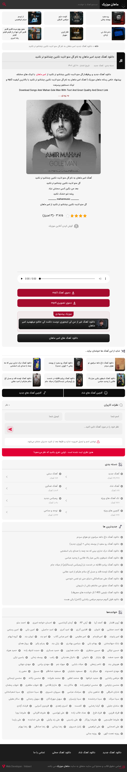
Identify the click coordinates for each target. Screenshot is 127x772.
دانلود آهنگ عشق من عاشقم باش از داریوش (97, 585)
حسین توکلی (113, 650)
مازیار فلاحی (51, 685)
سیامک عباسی (74, 692)
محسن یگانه (35, 678)
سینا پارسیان (75, 699)
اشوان (97, 629)
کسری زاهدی (62, 706)
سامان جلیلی (113, 706)
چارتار (98, 657)
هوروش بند (113, 664)
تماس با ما (39, 753)
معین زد (23, 671)
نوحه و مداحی (51, 510)
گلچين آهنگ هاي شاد (92, 393)
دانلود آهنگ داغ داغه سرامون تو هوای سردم (98, 537)
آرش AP (83, 622)
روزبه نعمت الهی (111, 733)
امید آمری (64, 629)
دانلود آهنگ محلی (61, 753)
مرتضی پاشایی (112, 678)
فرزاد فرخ (97, 713)
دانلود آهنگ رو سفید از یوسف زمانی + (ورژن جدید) (94, 544)
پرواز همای (23, 643)
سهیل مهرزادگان (54, 699)
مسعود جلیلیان (75, 671)
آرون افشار (114, 622)
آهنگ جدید (98, 65)
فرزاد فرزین (114, 713)
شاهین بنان (94, 692)
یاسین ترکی (18, 657)
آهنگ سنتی (52, 474)
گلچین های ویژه (111, 510)
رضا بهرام (23, 726)
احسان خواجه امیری (42, 622)
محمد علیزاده (54, 678)
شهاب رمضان (12, 685)
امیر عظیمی (80, 636)
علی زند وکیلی (53, 720)
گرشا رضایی (94, 706)
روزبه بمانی (91, 733)
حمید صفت (113, 657)
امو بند (43, 636)
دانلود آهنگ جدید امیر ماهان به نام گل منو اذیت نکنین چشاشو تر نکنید (74, 57)
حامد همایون (72, 650)
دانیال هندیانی (68, 657)
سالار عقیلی (14, 699)
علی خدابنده (34, 720)
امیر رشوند (114, 636)
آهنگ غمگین (51, 486)
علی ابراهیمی (94, 726)
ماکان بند (68, 685)
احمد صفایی (113, 629)
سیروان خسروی (52, 692)
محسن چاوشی (112, 685)
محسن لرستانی (14, 678)
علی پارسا (16, 720)
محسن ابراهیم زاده (89, 685)
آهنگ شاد (114, 486)
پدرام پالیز (40, 643)
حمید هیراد (11, 650)
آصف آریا (98, 622)
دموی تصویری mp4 (61, 303)
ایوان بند (29, 636)
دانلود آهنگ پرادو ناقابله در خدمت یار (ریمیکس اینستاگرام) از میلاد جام (85, 565)
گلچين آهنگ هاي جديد (30, 393)
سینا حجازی (33, 692)
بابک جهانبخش (111, 643)
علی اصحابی (113, 726)
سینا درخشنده (95, 699)
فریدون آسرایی (42, 706)
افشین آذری (81, 629)
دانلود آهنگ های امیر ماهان (63, 338)
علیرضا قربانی (39, 713)
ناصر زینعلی (95, 664)
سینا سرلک (114, 699)
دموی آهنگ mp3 (61, 293)
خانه (96, 46)
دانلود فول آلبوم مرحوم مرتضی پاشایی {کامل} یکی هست (91, 599)
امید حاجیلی (47, 629)
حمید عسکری (52, 650)
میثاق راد (93, 671)
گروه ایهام (13, 636)
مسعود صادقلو (53, 671)
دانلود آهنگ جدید (112, 753)
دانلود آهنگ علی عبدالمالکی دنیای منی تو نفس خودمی (92, 578)
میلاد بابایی (77, 664)
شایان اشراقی (112, 692)
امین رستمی (13, 629)
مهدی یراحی (43, 664)
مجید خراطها (92, 678)
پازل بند (55, 643)
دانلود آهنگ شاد (86, 753)
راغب (52, 657)
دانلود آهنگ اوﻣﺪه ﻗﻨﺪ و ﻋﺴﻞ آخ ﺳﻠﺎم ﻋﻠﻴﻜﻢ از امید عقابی (91, 572)
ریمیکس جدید (51, 498)
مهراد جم (60, 664)
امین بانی (30, 629)
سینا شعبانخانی (12, 692)
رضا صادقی (39, 726)
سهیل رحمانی (33, 699)
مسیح (36, 671)
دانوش (85, 657)
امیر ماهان (41, 74)
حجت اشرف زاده (32, 650)
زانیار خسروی (75, 726)
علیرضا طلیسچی (111, 720)
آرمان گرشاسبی (66, 622)
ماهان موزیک (110, 4)
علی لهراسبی (58, 713)
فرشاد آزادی (22, 706)
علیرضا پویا (21, 713)
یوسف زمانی (37, 657)
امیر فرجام (98, 636)
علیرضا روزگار (91, 720)
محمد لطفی (73, 678)
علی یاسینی (72, 720)
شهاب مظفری (32, 685)
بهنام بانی (92, 643)
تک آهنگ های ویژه (110, 498)
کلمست (78, 706)
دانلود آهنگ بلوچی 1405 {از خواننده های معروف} (95, 592)
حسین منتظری (93, 650)
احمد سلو (21, 622)
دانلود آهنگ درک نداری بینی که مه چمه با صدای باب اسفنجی (89, 551)
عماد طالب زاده (78, 713)
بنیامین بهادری (73, 643)
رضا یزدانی (57, 726)
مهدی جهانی (25, 664)
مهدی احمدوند (112, 671)
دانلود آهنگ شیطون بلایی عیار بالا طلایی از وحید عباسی (92, 558)
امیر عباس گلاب (61, 636)
